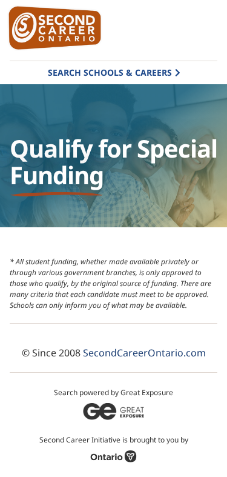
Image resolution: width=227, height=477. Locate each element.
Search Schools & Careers (110, 72)
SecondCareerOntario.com (144, 352)
